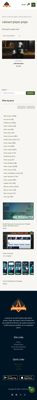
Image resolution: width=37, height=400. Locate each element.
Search (4, 90)
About (18, 366)
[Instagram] (25, 395)
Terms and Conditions (18, 347)
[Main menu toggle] (33, 5)
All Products (18, 364)
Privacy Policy (18, 344)
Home (4, 17)
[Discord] (12, 395)
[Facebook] (16, 395)
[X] (20, 395)
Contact (18, 369)
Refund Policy (18, 349)
